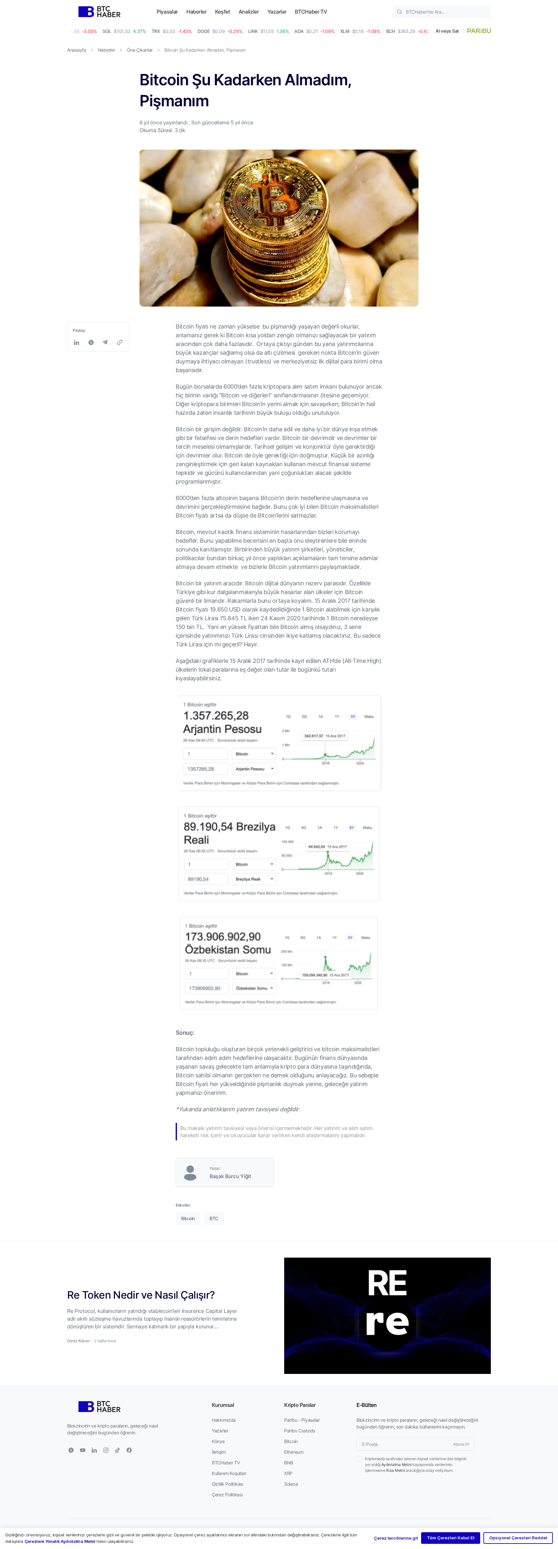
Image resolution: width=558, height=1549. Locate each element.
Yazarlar (276, 11)
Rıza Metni (395, 1470)
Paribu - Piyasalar (302, 1420)
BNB (288, 1463)
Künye (218, 1441)
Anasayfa (76, 50)
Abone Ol (461, 1444)
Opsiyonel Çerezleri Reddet (518, 1537)
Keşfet (222, 11)
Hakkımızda (224, 1420)
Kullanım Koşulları (229, 1473)
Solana (291, 1484)
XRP (288, 1473)
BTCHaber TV (311, 11)
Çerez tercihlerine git (396, 1538)
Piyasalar (167, 11)
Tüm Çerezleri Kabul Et (450, 1537)
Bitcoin (291, 1441)
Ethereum (294, 1452)
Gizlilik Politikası (227, 1484)
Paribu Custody (299, 1431)
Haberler (196, 11)
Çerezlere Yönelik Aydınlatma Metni (60, 1541)
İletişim (219, 1452)
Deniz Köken (78, 1341)
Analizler (249, 11)
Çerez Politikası (227, 1494)
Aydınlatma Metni (396, 1464)
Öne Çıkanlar (140, 50)
